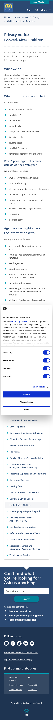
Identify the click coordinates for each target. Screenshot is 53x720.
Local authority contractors (23, 527)
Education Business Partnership (25, 439)
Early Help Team (17, 426)
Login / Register (39, 2)
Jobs (29, 677)
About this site (21, 17)
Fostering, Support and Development (28, 473)
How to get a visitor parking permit (25, 615)
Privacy (36, 17)
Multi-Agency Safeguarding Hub (25, 511)
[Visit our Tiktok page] (19, 644)
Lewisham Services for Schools (25, 492)
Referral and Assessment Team (25, 533)
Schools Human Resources (23, 539)
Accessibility (33, 685)
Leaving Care (16, 486)
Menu (44, 10)
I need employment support (22, 619)
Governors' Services (19, 480)
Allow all (26, 394)
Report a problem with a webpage (18, 659)
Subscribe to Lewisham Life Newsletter (21, 652)
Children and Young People (20, 21)
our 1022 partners (18, 321)
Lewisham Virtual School (21, 498)
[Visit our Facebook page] (13, 644)
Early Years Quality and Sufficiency (26, 433)
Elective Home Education (22, 445)
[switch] (46, 360)
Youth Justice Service (20, 555)
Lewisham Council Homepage (8, 7)
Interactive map (16, 685)
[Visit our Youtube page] (32, 644)
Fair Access (15, 451)
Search (30, 10)
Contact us (32, 689)
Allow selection (26, 402)
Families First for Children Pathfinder (28, 458)
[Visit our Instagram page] (6, 644)
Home (7, 17)
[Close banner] (49, 308)
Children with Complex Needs (24, 420)
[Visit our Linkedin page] (25, 644)
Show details (39, 387)
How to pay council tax (19, 611)
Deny (26, 409)
